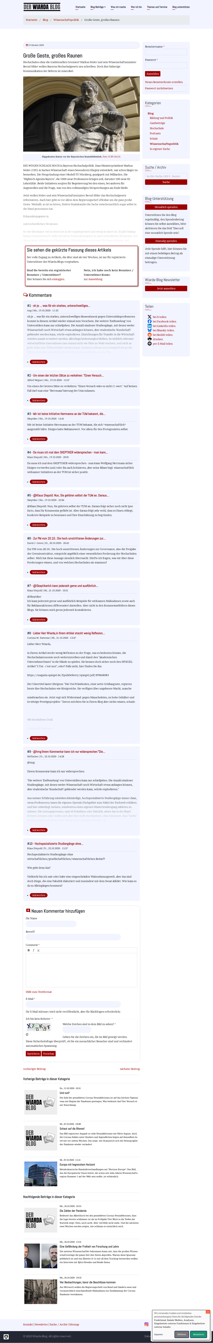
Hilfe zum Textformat (39, 991)
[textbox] (81, 970)
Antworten (38, 361)
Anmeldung (95, 279)
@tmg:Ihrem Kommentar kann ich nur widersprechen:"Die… (69, 752)
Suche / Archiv (59, 1324)
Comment (32, 944)
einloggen (58, 279)
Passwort (150, 59)
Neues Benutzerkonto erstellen (164, 82)
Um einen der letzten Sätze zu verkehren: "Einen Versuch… (68, 375)
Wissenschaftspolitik (66, 19)
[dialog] (181, 1325)
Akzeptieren (198, 1334)
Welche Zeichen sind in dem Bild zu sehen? (88, 1024)
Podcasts (155, 133)
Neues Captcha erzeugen (27, 1034)
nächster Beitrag (130, 1068)
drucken (158, 339)
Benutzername (154, 46)
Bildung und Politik (161, 117)
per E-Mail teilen (163, 343)
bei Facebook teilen (164, 321)
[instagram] (147, 1324)
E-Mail (29, 998)
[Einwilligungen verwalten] (6, 1336)
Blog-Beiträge (98, 7)
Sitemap (74, 1324)
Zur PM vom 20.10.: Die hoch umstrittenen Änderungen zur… (69, 538)
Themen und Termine (157, 7)
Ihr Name (31, 918)
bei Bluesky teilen (163, 330)
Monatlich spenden (166, 207)
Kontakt (28, 1324)
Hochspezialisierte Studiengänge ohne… (59, 844)
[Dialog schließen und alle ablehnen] (208, 1312)
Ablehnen (181, 1334)
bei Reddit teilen (163, 334)
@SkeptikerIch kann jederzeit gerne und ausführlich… (65, 586)
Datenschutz (151, 1336)
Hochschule (157, 128)
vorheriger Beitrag (34, 1068)
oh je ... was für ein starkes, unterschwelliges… (61, 306)
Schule (154, 138)
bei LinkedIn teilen (164, 326)
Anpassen (158, 1334)
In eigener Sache (160, 148)
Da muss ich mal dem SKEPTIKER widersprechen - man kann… (70, 452)
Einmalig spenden (166, 240)
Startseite (80, 7)
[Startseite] (42, 6)
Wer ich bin (136, 7)
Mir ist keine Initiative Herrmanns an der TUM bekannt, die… (69, 414)
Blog (45, 19)
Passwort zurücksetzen (159, 88)
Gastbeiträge (157, 123)
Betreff (30, 931)
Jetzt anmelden (166, 288)
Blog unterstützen (181, 7)
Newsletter (41, 1324)
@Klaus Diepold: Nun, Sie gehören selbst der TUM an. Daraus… (71, 495)
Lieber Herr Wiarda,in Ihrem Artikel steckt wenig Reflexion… (69, 633)
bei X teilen (159, 316)
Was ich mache (118, 7)
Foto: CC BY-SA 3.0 (112, 156)
